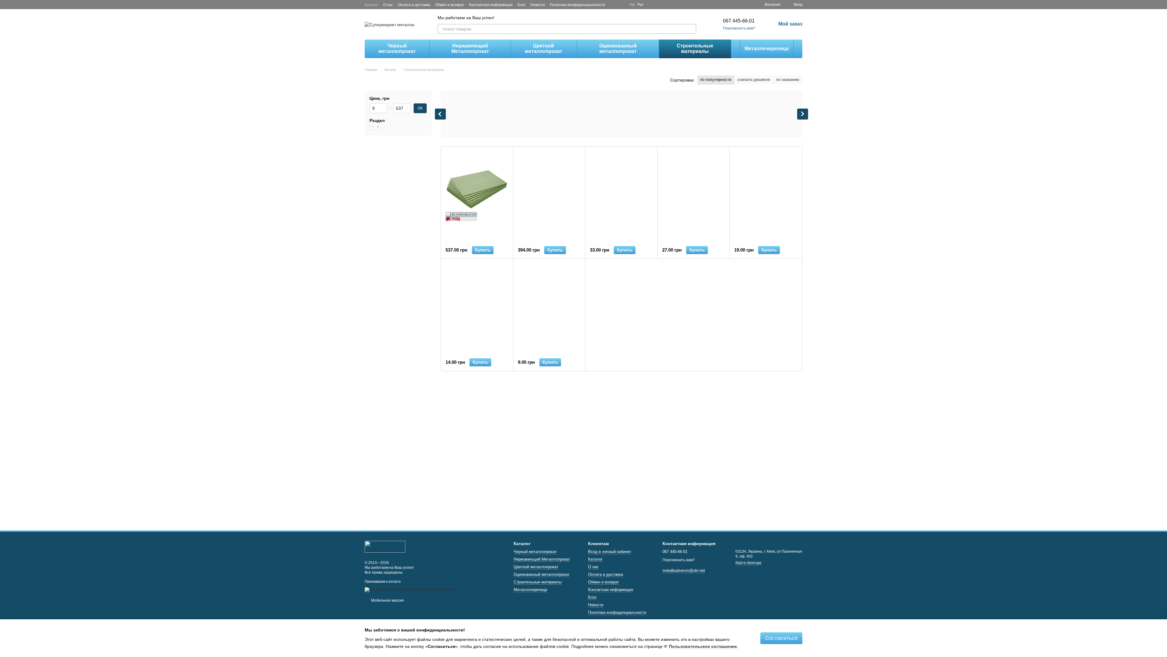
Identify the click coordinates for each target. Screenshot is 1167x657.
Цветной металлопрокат (543, 48)
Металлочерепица (767, 48)
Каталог (371, 5)
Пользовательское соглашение (703, 646)
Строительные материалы (695, 48)
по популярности (715, 79)
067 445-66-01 (739, 20)
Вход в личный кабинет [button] (609, 551)
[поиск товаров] (691, 29)
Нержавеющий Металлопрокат (470, 48)
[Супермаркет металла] (385, 546)
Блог (521, 5)
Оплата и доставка (414, 5)
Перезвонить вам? (739, 28)
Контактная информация (491, 5)
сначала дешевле (753, 79)
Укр (632, 4)
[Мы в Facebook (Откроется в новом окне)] (613, 4)
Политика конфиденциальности (577, 5)
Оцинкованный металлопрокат (618, 48)
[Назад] (440, 114)
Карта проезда (748, 563)
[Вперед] (802, 114)
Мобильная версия (387, 600)
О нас (388, 5)
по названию (787, 79)
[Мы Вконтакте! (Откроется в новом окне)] (620, 4)
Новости (537, 5)
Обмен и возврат (449, 5)
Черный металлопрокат (397, 48)
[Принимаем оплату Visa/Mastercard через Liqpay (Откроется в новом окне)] (409, 589)
